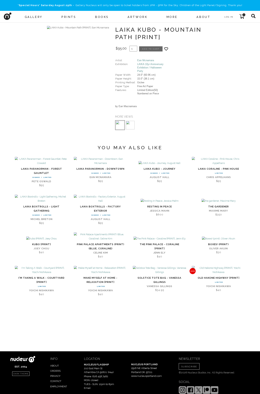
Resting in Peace (159, 206)
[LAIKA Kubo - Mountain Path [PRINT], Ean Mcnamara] (78, 27)
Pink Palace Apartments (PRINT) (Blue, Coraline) (100, 246)
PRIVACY (55, 376)
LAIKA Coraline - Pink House (218, 168)
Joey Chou (41, 248)
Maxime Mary (218, 210)
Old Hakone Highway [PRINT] (218, 277)
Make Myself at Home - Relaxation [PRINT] (100, 279)
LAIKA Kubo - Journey (159, 168)
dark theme (21, 374)
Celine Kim (100, 252)
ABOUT (54, 365)
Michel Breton (42, 219)
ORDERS (55, 370)
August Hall (159, 177)
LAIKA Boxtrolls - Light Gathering (41, 208)
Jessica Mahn (159, 210)
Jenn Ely (159, 252)
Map (110, 372)
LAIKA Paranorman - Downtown (100, 168)
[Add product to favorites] (166, 49)
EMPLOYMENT (58, 386)
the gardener (218, 206)
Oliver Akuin (218, 248)
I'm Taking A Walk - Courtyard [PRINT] (41, 279)
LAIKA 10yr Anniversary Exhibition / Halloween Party (150, 67)
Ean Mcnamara (145, 60)
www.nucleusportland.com (146, 376)
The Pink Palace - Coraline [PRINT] (159, 246)
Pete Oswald (41, 181)
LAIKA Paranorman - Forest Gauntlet (41, 170)
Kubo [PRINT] (41, 244)
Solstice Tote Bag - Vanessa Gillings (159, 279)
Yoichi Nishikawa (41, 290)
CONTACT (55, 381)
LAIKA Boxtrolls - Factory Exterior (100, 208)
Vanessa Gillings (159, 286)
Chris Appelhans (218, 177)
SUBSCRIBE (189, 366)
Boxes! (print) (218, 244)
